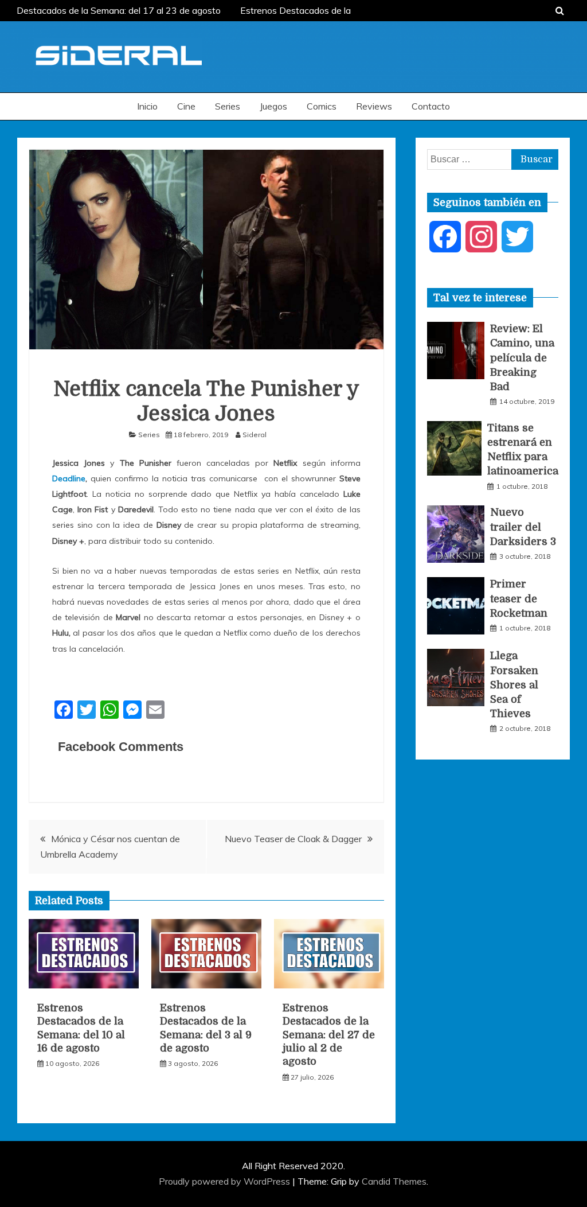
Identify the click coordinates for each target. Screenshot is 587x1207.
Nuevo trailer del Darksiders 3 (523, 527)
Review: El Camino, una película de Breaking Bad (522, 357)
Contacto (431, 106)
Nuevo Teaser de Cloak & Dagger (293, 838)
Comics (321, 106)
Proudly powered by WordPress (225, 1181)
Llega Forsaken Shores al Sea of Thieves (514, 684)
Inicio (147, 106)
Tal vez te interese (480, 297)
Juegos (273, 106)
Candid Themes (394, 1181)
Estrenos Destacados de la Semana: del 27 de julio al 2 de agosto (329, 1035)
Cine (186, 106)
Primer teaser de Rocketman (518, 598)
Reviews (374, 106)
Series (227, 106)
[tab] (480, 297)
